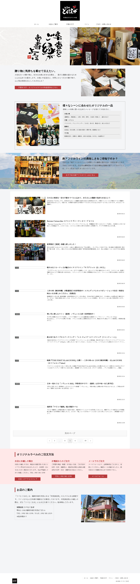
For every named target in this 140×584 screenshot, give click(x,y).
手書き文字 (103, 578)
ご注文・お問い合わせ (121, 578)
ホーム (86, 578)
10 (85, 440)
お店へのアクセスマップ (27, 479)
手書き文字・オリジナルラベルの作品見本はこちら (38, 87)
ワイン (111, 578)
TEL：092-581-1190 (63, 476)
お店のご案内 (94, 578)
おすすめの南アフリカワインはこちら (80, 175)
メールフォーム (98, 476)
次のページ (70, 433)
